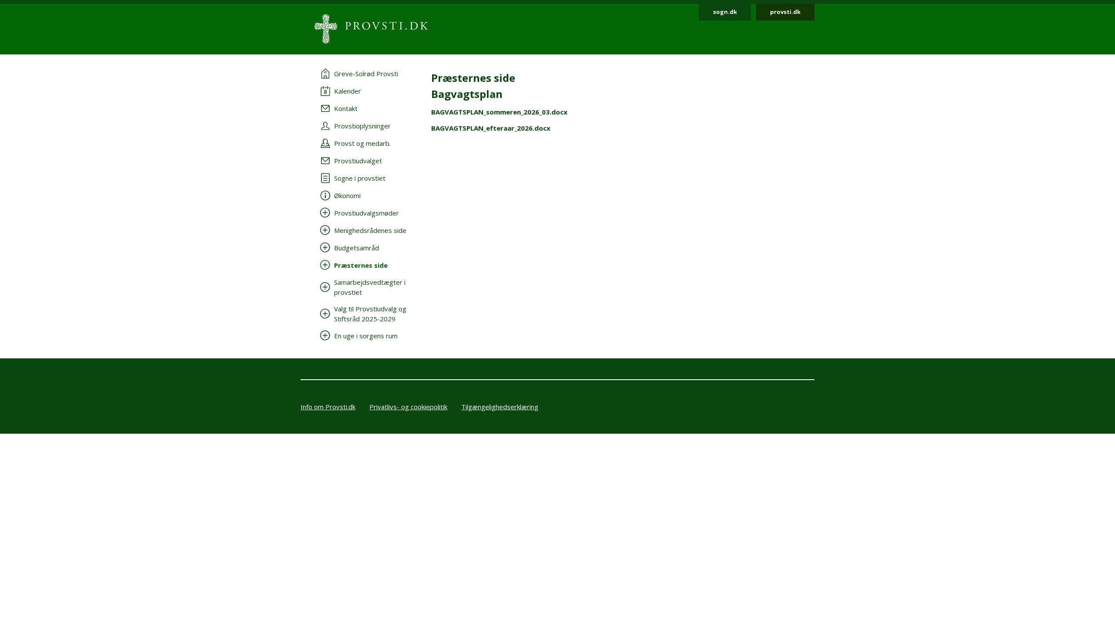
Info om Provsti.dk (328, 406)
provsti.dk (785, 12)
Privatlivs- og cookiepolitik (408, 406)
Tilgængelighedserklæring (499, 406)
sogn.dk (725, 12)
